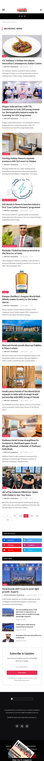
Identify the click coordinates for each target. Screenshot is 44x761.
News (8, 22)
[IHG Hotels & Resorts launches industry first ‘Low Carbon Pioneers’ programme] (22, 190)
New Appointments (9, 200)
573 (7, 520)
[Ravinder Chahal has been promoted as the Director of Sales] (22, 236)
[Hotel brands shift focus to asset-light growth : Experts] (22, 574)
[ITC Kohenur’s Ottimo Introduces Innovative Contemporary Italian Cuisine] (22, 46)
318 (31, 516)
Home (4, 22)
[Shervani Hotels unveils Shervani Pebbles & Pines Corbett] (22, 331)
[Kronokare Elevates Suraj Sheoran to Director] (8, 638)
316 (20, 516)
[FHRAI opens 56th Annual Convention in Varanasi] (8, 627)
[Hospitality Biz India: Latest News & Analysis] (22, 10)
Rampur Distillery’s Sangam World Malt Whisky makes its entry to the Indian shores (21, 299)
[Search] (41, 9)
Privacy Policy (18, 680)
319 (37, 516)
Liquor (5, 292)
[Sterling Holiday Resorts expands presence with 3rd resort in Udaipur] (22, 144)
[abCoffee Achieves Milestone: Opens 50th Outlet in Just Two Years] (22, 478)
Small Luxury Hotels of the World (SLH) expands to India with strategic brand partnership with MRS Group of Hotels (21, 394)
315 (15, 516)
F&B (4, 56)
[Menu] (3, 9)
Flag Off (6, 154)
